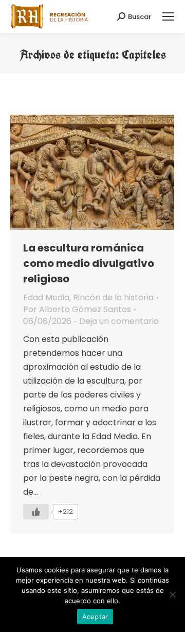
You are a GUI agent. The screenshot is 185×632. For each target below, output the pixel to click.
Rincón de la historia (113, 297)
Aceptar (95, 616)
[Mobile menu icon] (168, 16)
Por (77, 309)
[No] (172, 594)
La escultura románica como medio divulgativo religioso (88, 263)
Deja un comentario (119, 321)
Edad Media (46, 297)
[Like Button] (36, 511)
